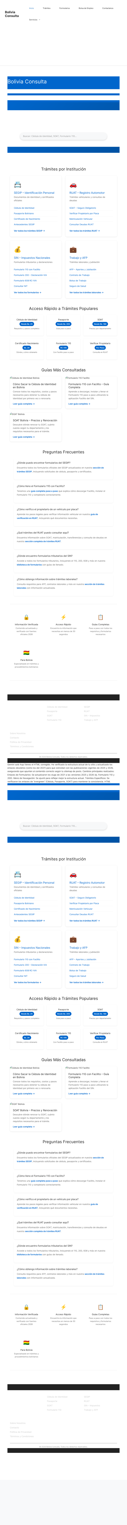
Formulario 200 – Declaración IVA (30, 275)
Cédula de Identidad (24, 208)
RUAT (87, 711)
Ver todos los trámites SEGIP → (29, 231)
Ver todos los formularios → (27, 292)
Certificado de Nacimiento (27, 219)
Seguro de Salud (77, 286)
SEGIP (87, 707)
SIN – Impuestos (92, 715)
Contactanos (107, 8)
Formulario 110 (54, 720)
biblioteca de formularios (29, 564)
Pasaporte (52, 711)
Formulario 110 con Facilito (27, 269)
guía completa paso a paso (44, 491)
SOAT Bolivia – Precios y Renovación (35, 420)
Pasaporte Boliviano (24, 213)
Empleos (113, 97)
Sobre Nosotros (18, 733)
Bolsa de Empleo (86, 8)
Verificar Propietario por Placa (84, 213)
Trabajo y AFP (91, 720)
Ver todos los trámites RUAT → (84, 231)
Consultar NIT (21, 286)
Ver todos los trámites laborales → (86, 292)
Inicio (31, 8)
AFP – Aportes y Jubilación (82, 269)
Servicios (33, 19)
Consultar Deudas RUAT (81, 224)
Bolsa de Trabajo (77, 280)
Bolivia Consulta (12, 14)
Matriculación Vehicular (81, 219)
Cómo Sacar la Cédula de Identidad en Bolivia (34, 386)
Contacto (14, 737)
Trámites (46, 8)
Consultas (100, 97)
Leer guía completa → (24, 404)
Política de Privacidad (21, 742)
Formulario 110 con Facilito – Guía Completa (88, 386)
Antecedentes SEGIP (24, 224)
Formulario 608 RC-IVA (25, 280)
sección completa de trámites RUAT (43, 541)
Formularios (64, 8)
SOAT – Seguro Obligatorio (82, 208)
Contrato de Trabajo (79, 275)
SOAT (50, 715)
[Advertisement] (63, 44)
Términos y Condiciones (22, 746)
